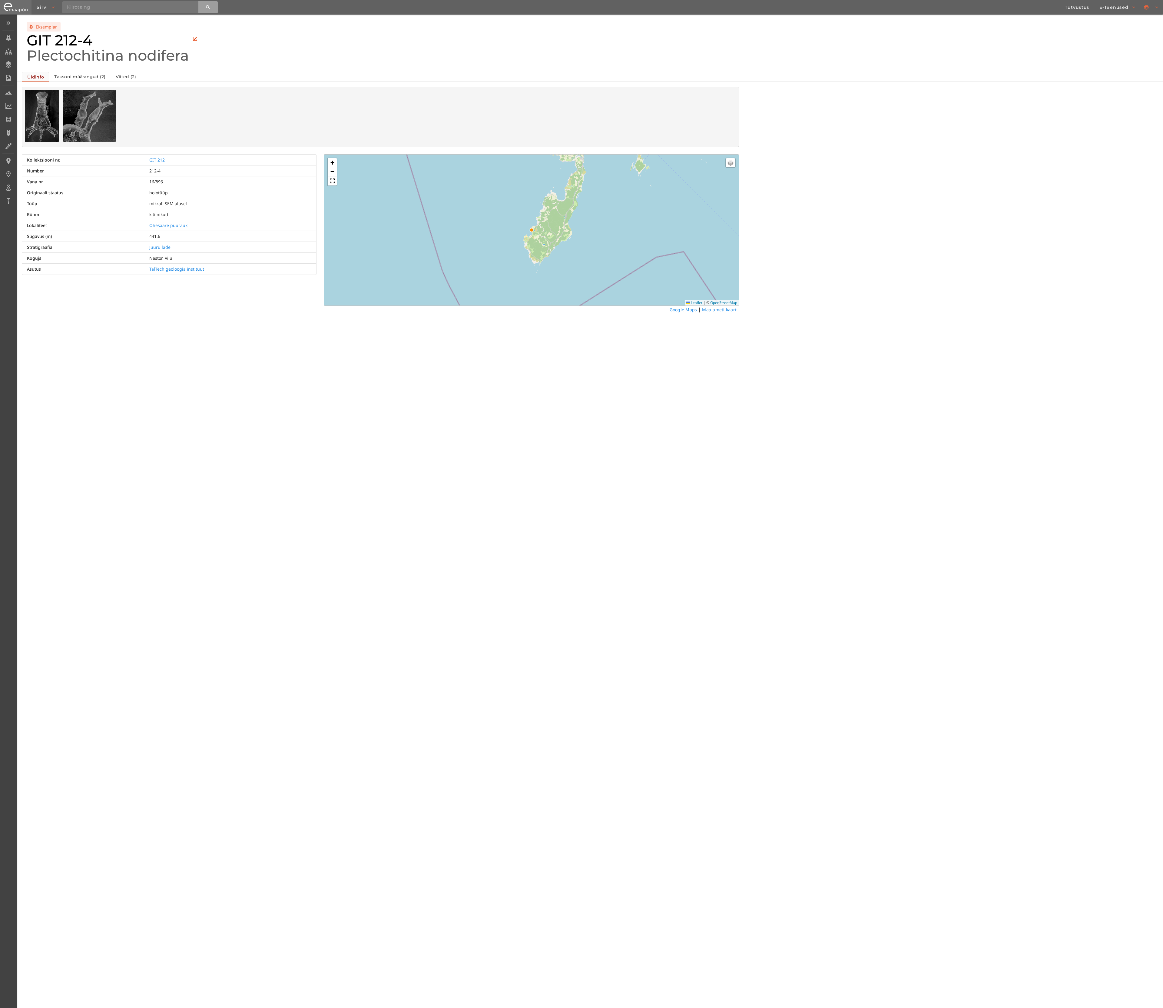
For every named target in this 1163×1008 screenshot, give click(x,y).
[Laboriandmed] (8, 106)
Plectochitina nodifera (108, 55)
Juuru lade (160, 247)
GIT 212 (157, 160)
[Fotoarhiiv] (8, 78)
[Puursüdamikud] (8, 201)
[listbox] (8, 113)
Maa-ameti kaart (719, 309)
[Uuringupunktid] (8, 174)
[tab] (35, 77)
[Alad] (8, 188)
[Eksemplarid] (8, 38)
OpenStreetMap (723, 302)
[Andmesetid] (8, 119)
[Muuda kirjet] (195, 39)
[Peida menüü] (8, 23)
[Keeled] (1151, 7)
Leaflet (696, 302)
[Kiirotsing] (208, 7)
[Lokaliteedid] (8, 161)
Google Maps (683, 309)
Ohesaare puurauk (168, 225)
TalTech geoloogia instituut (176, 269)
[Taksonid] (8, 51)
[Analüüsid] (8, 133)
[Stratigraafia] (8, 64)
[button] (332, 162)
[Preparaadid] (8, 146)
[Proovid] (8, 93)
